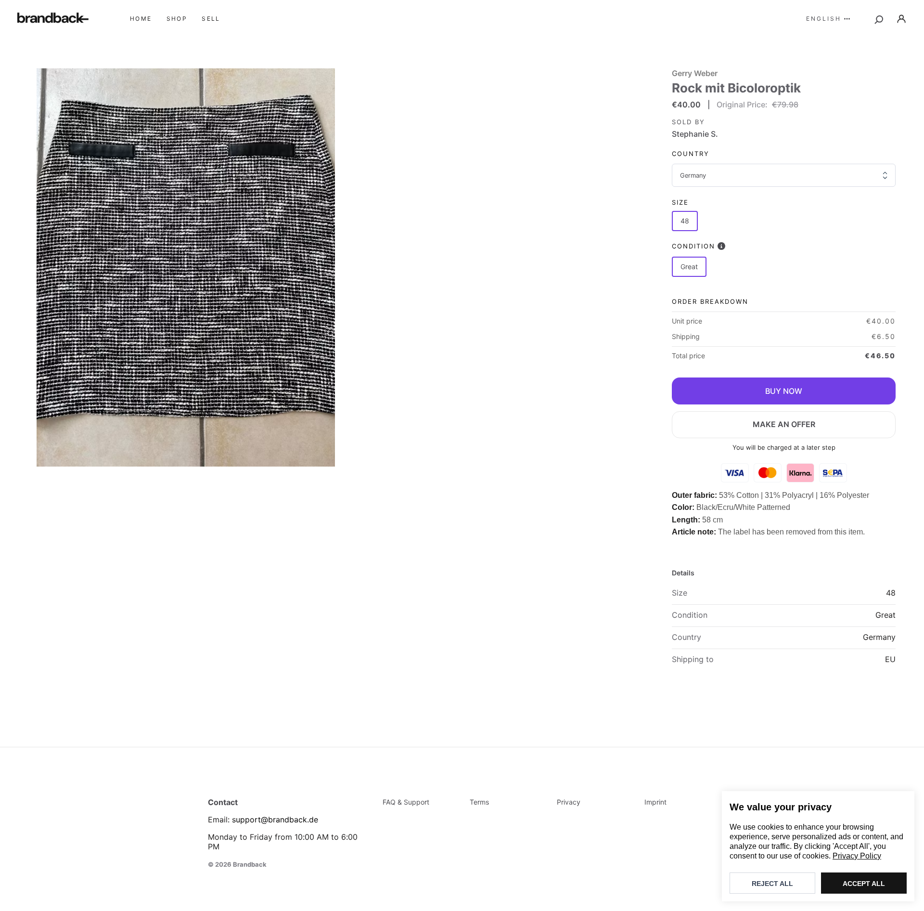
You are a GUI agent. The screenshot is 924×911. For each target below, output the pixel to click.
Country (690, 153)
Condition (693, 246)
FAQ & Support (406, 802)
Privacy (568, 802)
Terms (479, 802)
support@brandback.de (275, 819)
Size (680, 202)
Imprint (655, 802)
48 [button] (684, 221)
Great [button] (689, 266)
